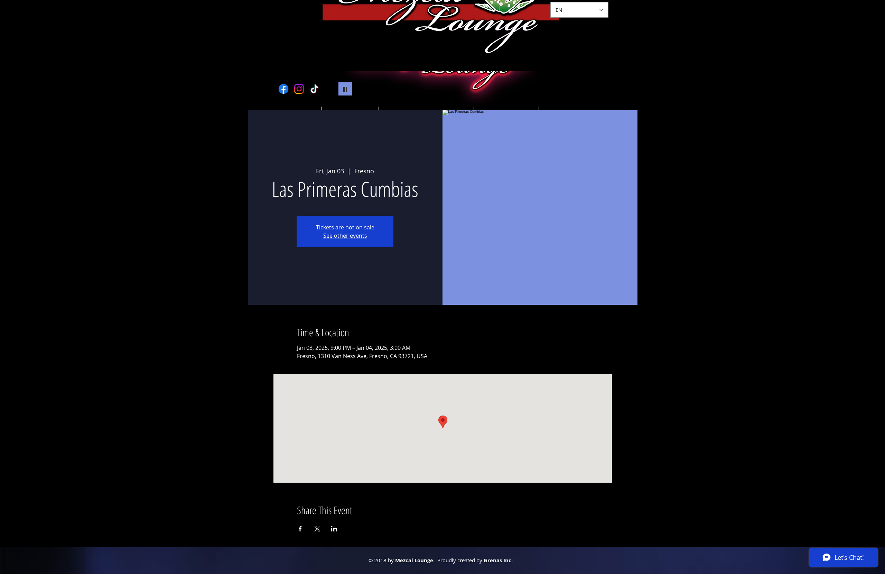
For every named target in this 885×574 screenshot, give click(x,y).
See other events (345, 235)
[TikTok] (314, 88)
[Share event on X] (317, 528)
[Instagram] (299, 88)
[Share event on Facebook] (300, 528)
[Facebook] (283, 88)
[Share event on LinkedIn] (334, 528)
